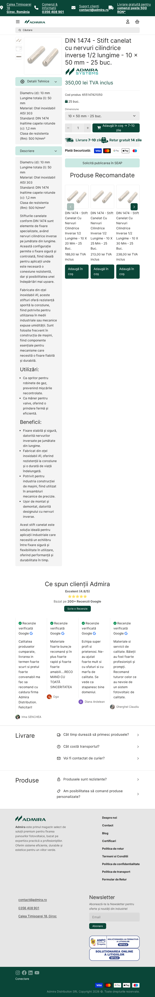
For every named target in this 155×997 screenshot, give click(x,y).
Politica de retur (113, 848)
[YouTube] (37, 972)
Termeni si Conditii (115, 856)
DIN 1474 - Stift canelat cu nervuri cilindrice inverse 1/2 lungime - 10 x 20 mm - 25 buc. (76, 230)
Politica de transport (116, 871)
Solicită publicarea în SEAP (102, 163)
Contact (107, 825)
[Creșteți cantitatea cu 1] (88, 127)
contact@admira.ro (32, 900)
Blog (105, 833)
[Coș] (136, 22)
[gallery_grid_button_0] (40, 70)
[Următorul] (52, 70)
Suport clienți (89, 6)
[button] (116, 127)
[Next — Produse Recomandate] (134, 206)
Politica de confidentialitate (121, 864)
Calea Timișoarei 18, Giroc (37, 916)
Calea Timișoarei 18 (19, 6)
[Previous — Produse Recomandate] (70, 206)
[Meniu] (19, 22)
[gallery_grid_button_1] (44, 70)
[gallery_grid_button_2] (47, 70)
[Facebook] (24, 972)
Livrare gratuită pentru (134, 4)
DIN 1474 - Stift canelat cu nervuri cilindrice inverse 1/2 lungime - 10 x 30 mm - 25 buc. (127, 230)
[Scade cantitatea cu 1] (68, 127)
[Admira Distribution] (35, 22)
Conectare (22, 978)
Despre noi (109, 817)
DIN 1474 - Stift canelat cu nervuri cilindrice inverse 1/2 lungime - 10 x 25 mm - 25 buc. (102, 230)
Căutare (27, 30)
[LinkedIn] (30, 972)
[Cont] (127, 22)
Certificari (109, 841)
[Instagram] (17, 972)
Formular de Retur (114, 879)
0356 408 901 (28, 908)
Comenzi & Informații (50, 6)
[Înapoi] (34, 70)
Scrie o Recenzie (77, 608)
